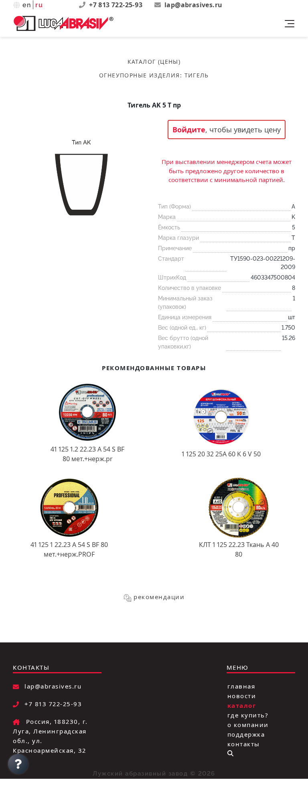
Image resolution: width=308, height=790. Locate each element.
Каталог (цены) (154, 61)
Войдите (188, 129)
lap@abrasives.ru (193, 4)
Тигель (196, 75)
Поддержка (246, 734)
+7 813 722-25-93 (116, 4)
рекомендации (159, 597)
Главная (241, 686)
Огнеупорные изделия (139, 75)
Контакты (243, 744)
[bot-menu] (230, 753)
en (27, 5)
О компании (248, 725)
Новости (241, 696)
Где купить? (248, 715)
